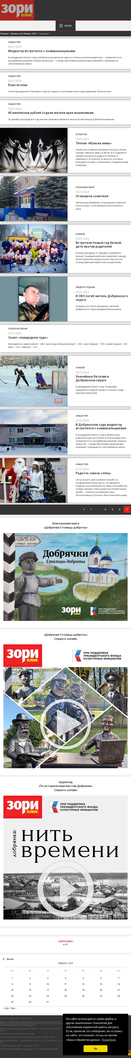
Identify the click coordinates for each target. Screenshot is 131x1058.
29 (12, 1001)
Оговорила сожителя (92, 196)
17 (48, 990)
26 (83, 996)
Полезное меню (18, 329)
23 (30, 996)
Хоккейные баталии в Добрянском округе (92, 378)
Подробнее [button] (109, 1039)
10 (48, 984)
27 (101, 996)
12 (83, 984)
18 (65, 990)
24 (48, 996)
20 (101, 990)
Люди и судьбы (85, 287)
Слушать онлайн (66, 786)
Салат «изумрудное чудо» (28, 337)
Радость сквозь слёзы (93, 473)
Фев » (13, 1008)
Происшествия (85, 187)
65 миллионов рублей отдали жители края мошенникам (51, 113)
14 (119, 984)
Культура (81, 134)
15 (12, 990)
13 (101, 984)
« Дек (6, 1008)
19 (83, 990)
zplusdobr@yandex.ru (46, 1049)
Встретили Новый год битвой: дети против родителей (99, 244)
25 (65, 996)
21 (119, 990)
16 (30, 990)
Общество (14, 42)
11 (65, 984)
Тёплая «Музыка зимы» (94, 143)
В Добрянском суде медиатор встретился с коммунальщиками (101, 426)
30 (30, 1001)
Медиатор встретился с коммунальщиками (41, 51)
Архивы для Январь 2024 (23, 33)
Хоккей (80, 234)
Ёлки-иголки (17, 85)
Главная (4, 33)
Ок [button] (95, 1048)
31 (48, 1001)
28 (119, 996)
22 (12, 996)
